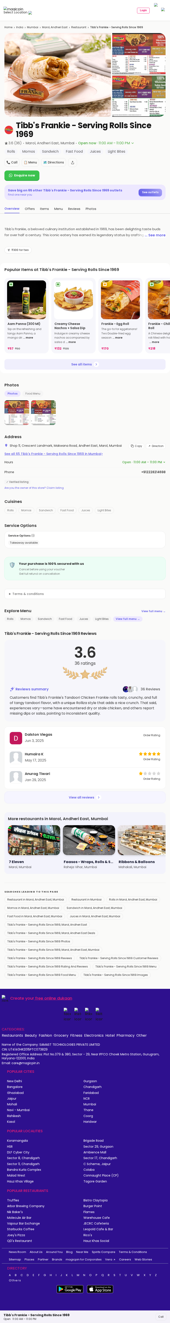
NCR (86, 1099)
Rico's (87, 1235)
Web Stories (143, 1259)
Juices (85, 510)
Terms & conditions (28, 594)
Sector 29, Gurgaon (98, 1147)
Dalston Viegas (38, 734)
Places (29, 1259)
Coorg (88, 1116)
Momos (26, 510)
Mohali (12, 1104)
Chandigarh (92, 1087)
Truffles (13, 1200)
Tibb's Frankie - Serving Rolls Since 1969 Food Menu (41, 975)
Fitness (76, 1035)
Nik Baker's (15, 1212)
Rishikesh (14, 1116)
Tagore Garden (95, 1181)
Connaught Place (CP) (101, 1175)
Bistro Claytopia (95, 1200)
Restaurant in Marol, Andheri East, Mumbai (35, 899)
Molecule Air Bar (19, 1218)
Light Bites (104, 510)
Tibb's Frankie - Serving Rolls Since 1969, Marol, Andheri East (47, 924)
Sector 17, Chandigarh (100, 1158)
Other (141, 1035)
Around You (54, 1252)
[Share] (72, 162)
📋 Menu (30, 162)
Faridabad (91, 1093)
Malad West (16, 1175)
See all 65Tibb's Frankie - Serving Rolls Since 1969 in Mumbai (53, 454)
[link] (26, 315)
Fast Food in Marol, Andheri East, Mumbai (34, 916)
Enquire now (24, 175)
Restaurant (78, 27)
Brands (57, 1259)
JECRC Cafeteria (96, 1223)
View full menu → (153, 611)
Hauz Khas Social (96, 1241)
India (19, 27)
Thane (88, 1110)
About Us (36, 1252)
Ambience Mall (94, 1152)
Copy (138, 446)
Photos (12, 393)
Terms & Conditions (133, 1252)
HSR (10, 1147)
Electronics (94, 1035)
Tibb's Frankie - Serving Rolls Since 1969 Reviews (39, 958)
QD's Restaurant (19, 1241)
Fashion (45, 1035)
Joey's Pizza (16, 1235)
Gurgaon (90, 1081)
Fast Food (67, 510)
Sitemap (15, 1259)
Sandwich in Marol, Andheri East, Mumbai (94, 908)
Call (161, 1317)
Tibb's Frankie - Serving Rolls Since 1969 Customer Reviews (118, 958)
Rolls (10, 510)
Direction (158, 446)
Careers (125, 1259)
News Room (17, 1252)
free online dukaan (53, 998)
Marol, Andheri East (55, 27)
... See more (155, 235)
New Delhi (14, 1081)
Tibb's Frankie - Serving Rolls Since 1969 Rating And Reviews (47, 966)
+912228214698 (153, 472)
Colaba (89, 1170)
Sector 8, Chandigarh (23, 1158)
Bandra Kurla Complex (24, 1170)
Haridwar (90, 1122)
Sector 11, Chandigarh (23, 1164)
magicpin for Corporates (84, 1259)
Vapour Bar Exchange (23, 1223)
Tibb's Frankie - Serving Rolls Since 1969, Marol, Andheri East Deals (51, 933)
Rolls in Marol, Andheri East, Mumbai (133, 899)
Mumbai (32, 27)
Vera (108, 1259)
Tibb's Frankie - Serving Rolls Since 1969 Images (115, 975)
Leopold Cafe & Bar (98, 1229)
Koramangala (17, 1141)
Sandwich (46, 510)
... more (28, 337)
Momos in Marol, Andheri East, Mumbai (33, 908)
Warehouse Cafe (96, 1218)
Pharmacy (125, 1035)
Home (8, 27)
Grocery (61, 1035)
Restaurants (12, 1035)
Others (15, 1280)
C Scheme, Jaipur (97, 1164)
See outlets (150, 192)
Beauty (31, 1035)
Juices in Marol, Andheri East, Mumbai (95, 916)
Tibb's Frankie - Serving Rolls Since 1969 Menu (125, 966)
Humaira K (34, 754)
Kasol (11, 1122)
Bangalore (15, 1087)
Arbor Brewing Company (25, 1206)
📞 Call (11, 162)
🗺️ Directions (53, 162)
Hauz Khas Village (20, 1181)
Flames (89, 1212)
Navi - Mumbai (18, 1110)
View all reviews (81, 797)
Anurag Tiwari (37, 773)
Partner (43, 1259)
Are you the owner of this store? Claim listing (34, 488)
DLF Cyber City (18, 1152)
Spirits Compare (103, 1252)
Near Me (82, 1252)
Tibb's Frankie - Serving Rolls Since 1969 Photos (38, 941)
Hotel (110, 1035)
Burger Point (92, 1206)
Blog (69, 1252)
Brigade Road (93, 1141)
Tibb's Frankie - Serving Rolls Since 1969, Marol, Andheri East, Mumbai (53, 950)
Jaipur (11, 1099)
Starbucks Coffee (20, 1229)
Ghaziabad (15, 1093)
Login (143, 10)
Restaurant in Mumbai (86, 899)
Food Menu (32, 393)
